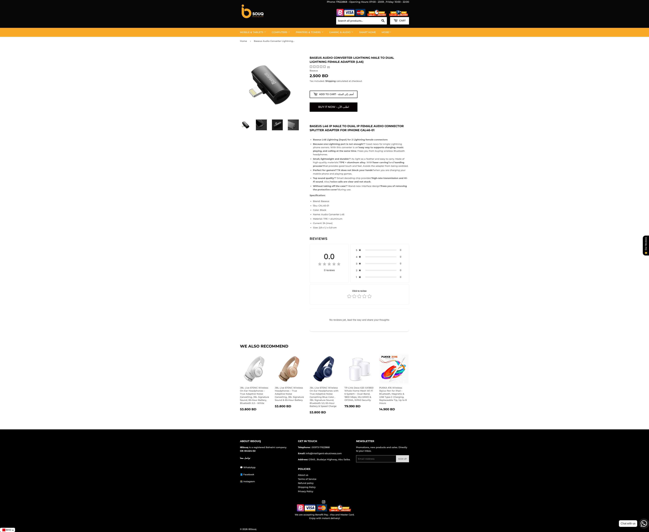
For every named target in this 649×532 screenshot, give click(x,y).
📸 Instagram (247, 481)
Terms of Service (307, 479)
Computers (280, 32)
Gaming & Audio (340, 32)
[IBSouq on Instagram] (323, 502)
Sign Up (402, 459)
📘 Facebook (247, 474)
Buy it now (333, 107)
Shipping (330, 81)
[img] (318, 67)
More (385, 32)
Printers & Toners (308, 32)
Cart (402, 20)
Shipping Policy (307, 487)
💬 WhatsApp (248, 467)
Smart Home (367, 32)
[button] (379, 250)
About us (303, 475)
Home (243, 41)
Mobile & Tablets (252, 32)
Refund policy (306, 483)
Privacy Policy (305, 491)
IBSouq (252, 529)
